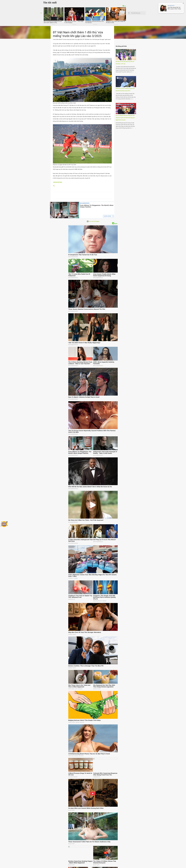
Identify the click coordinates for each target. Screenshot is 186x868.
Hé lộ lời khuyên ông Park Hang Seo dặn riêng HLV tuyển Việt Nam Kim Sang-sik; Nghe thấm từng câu (125, 117)
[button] (54, 186)
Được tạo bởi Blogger (93, 221)
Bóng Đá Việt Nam (57, 182)
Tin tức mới (50, 2)
